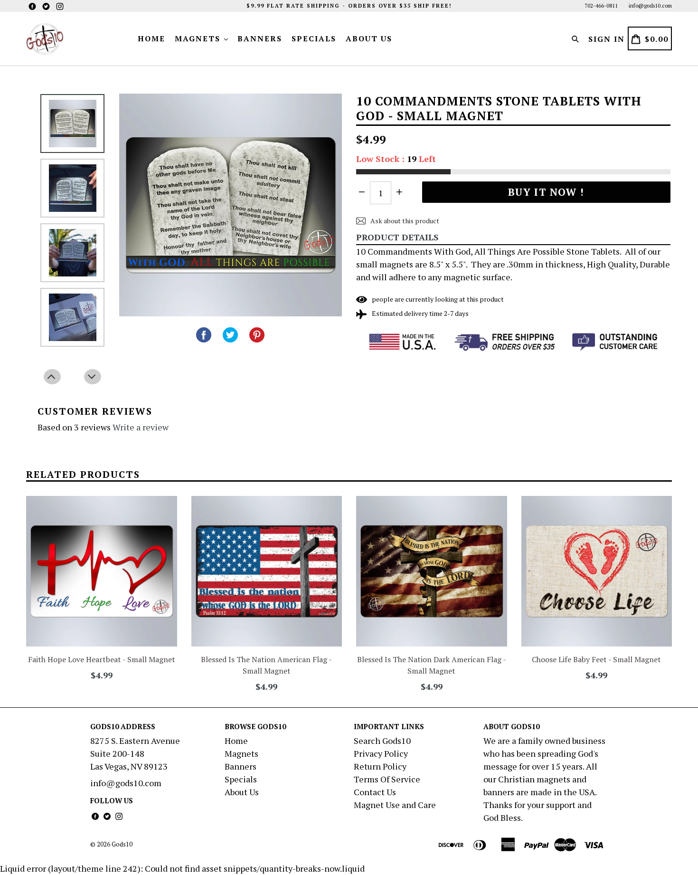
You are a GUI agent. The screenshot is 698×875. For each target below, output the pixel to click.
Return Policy (380, 766)
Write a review (141, 427)
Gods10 (122, 844)
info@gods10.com (650, 5)
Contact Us (375, 792)
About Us (369, 38)
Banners (259, 38)
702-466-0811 (601, 5)
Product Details (397, 237)
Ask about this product (404, 220)
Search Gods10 (382, 740)
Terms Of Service (387, 779)
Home (151, 38)
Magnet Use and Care (395, 804)
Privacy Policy (381, 753)
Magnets (199, 38)
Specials (314, 38)
